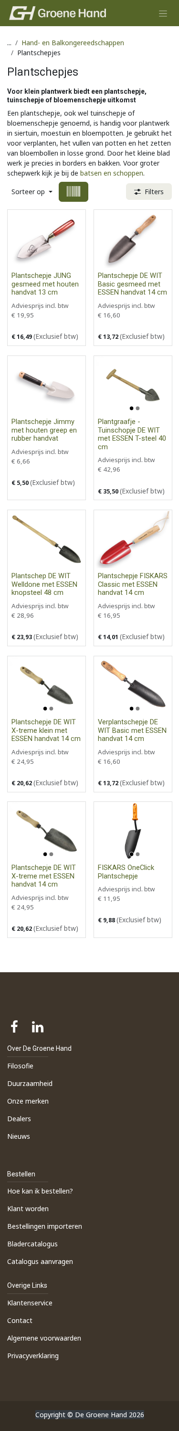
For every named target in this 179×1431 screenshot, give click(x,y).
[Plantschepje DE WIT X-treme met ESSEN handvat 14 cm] (46, 831)
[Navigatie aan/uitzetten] (163, 13)
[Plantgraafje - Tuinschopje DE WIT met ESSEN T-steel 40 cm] (133, 385)
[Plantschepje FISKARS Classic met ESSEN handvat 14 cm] (133, 539)
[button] (32, 191)
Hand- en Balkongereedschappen (72, 42)
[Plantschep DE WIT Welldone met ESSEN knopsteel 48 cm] (46, 539)
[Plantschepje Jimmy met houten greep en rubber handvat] (46, 385)
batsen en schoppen (111, 173)
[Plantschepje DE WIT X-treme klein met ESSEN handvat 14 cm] (46, 685)
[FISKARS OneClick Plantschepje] (133, 831)
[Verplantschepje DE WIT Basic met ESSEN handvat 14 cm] (133, 685)
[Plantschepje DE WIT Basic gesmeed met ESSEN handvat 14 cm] (133, 239)
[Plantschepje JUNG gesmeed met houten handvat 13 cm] (46, 239)
